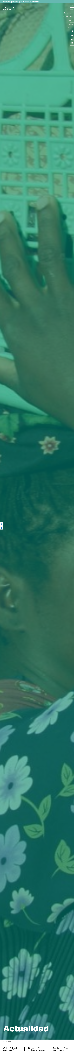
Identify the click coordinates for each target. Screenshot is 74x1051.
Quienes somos (68, 13)
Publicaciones (33, 2)
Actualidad (23, 2)
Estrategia (7, 2)
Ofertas (71, 24)
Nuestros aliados (68, 16)
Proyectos (15, 2)
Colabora (70, 20)
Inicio (71, 9)
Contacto (70, 28)
